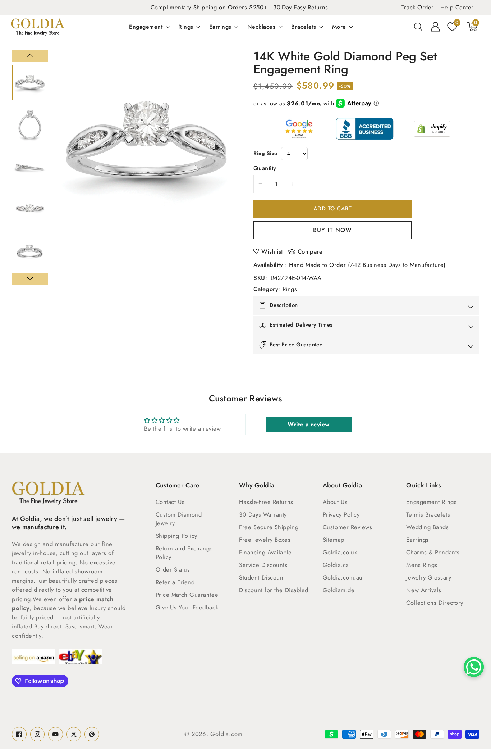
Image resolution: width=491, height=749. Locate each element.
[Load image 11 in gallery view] (29, 209)
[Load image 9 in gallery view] (29, 124)
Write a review (309, 424)
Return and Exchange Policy (184, 552)
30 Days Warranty (263, 514)
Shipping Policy (176, 535)
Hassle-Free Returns (266, 502)
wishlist (272, 251)
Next (30, 279)
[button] (418, 26)
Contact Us (170, 502)
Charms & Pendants (432, 552)
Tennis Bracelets (428, 514)
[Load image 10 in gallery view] (29, 167)
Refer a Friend (175, 582)
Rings (185, 26)
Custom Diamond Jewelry (179, 518)
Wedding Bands (427, 527)
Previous (30, 56)
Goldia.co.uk (340, 552)
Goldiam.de (339, 590)
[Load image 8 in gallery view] (29, 82)
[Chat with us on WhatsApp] (474, 667)
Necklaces (261, 26)
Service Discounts (263, 564)
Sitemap (333, 539)
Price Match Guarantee (187, 594)
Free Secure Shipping (268, 527)
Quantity (264, 168)
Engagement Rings (431, 502)
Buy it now (332, 230)
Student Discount (262, 577)
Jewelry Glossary (428, 577)
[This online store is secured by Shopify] (432, 128)
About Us (335, 502)
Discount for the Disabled (273, 590)
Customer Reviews (347, 527)
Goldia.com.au (343, 577)
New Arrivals (423, 590)
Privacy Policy (341, 514)
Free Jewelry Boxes (264, 539)
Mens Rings (421, 564)
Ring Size (265, 153)
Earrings (220, 26)
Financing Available (265, 552)
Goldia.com (226, 734)
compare (310, 252)
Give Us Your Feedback (187, 607)
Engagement (145, 26)
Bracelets (303, 26)
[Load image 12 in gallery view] (29, 251)
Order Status (173, 569)
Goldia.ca (336, 564)
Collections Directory (434, 602)
